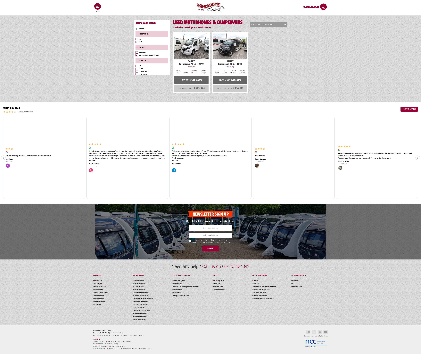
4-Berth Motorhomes (140, 317)
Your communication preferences (262, 299)
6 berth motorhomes (139, 320)
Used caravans (98, 284)
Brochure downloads (218, 290)
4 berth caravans (98, 299)
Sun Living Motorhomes (140, 305)
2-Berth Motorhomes (140, 314)
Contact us (255, 284)
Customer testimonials (259, 296)
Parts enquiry (176, 293)
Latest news (295, 281)
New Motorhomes (138, 281)
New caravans (97, 281)
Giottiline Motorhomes (140, 302)
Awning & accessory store (180, 296)
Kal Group (324, 336)
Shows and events (297, 287)
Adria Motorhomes (139, 290)
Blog (292, 284)
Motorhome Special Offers (141, 311)
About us (255, 281)
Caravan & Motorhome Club (261, 290)
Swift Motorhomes (139, 308)
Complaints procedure (259, 293)
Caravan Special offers (100, 293)
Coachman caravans (99, 287)
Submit (210, 248)
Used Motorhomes (139, 284)
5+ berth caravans (99, 302)
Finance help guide (218, 281)
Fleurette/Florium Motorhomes (143, 299)
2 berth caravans (98, 296)
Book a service (177, 290)
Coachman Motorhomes (141, 293)
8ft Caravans (97, 305)
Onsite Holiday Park (178, 281)
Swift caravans (98, 290)
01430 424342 (311, 7)
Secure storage (177, 284)
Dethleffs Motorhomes (140, 296)
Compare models (217, 287)
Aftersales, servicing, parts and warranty (185, 287)
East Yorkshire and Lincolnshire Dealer (264, 287)
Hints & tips (216, 284)
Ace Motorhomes (138, 287)
